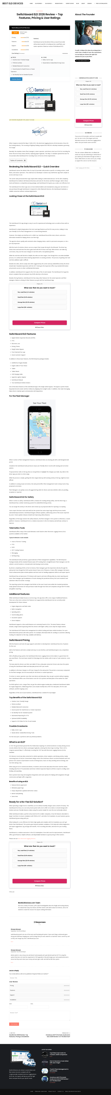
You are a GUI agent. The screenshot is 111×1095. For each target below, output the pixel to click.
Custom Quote (16, 79)
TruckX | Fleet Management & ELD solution (59, 1070)
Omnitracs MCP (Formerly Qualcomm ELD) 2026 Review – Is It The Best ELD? (59, 1079)
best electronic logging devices (26, 838)
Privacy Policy (52, 1091)
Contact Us (61, 1091)
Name (10, 1003)
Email (32, 1003)
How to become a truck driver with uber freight (59, 1062)
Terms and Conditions (41, 1091)
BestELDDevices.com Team (29, 903)
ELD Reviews (39, 11)
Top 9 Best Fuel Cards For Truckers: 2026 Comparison (58, 1053)
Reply (12, 941)
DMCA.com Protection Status (73, 1091)
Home (31, 1091)
